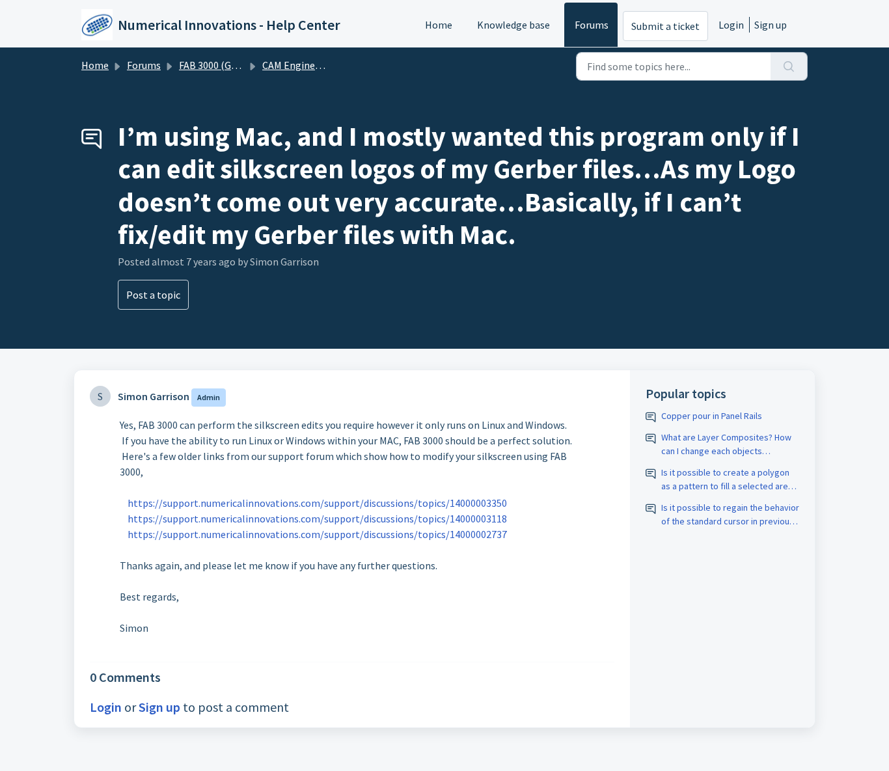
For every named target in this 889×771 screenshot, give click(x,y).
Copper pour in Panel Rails (711, 416)
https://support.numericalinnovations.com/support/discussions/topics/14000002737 (317, 534)
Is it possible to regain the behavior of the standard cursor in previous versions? (730, 515)
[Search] (789, 66)
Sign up (770, 24)
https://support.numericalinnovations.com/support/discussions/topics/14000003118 (317, 518)
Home (438, 24)
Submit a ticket (665, 26)
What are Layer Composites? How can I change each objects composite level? (726, 444)
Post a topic (153, 294)
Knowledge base (513, 24)
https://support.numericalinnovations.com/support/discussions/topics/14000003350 (317, 502)
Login (731, 24)
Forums (592, 24)
